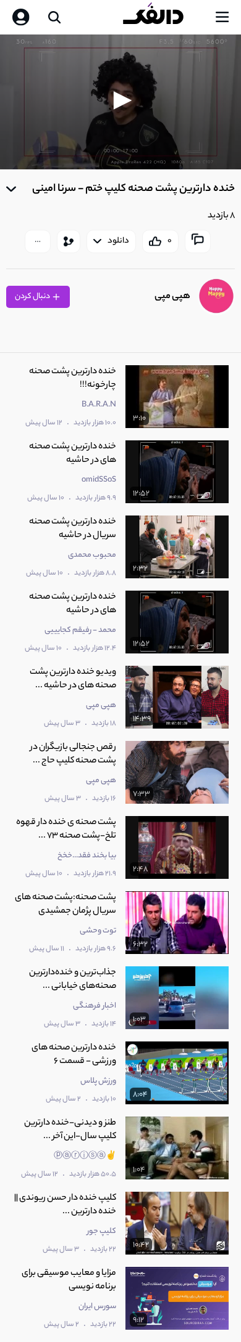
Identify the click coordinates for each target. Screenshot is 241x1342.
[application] (120, 101)
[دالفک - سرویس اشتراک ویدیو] (163, 17)
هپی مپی (172, 296)
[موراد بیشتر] (38, 241)
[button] (120, 100)
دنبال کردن (33, 296)
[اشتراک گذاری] (68, 241)
